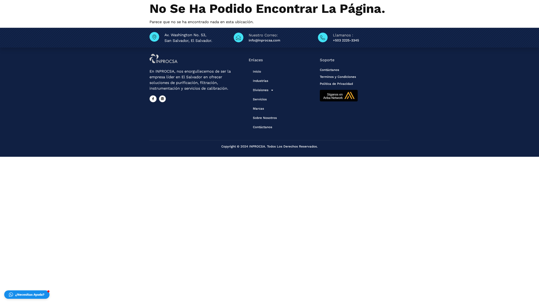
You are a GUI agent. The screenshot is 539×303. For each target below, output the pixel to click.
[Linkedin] (162, 98)
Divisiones (260, 90)
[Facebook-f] (153, 98)
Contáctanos (262, 127)
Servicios (260, 99)
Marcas (258, 108)
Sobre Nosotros (265, 118)
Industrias (260, 81)
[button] (26, 294)
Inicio (257, 71)
